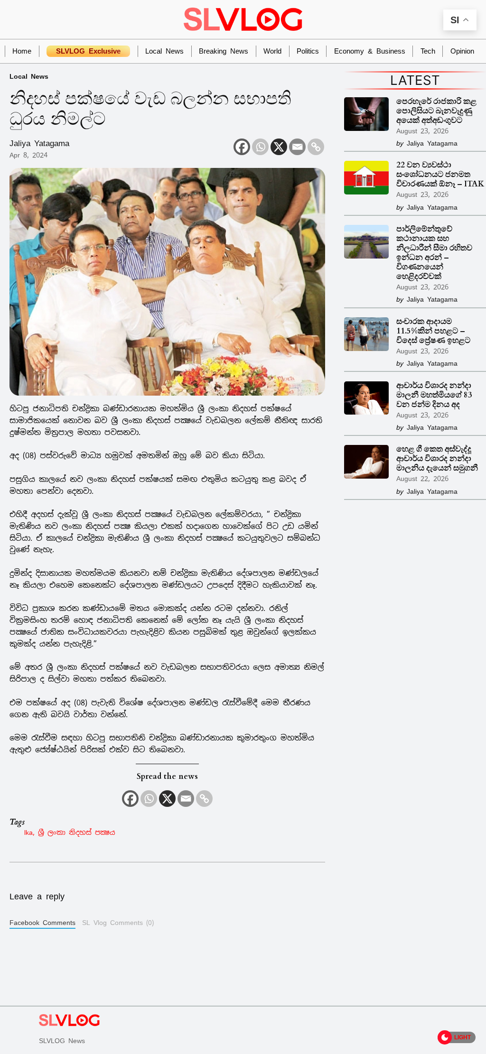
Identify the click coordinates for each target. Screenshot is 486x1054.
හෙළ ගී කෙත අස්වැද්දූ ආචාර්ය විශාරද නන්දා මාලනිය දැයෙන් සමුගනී (437, 459)
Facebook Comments (42, 922)
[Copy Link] (316, 147)
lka (28, 832)
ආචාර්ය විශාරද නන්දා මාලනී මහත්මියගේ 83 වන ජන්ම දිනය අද (434, 395)
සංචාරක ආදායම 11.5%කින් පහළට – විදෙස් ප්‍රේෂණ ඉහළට (433, 331)
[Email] (297, 147)
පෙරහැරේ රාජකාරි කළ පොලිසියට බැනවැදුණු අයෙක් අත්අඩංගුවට (436, 111)
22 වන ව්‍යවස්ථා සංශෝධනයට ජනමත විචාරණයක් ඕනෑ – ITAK (440, 175)
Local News (28, 76)
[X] (279, 147)
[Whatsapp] (260, 147)
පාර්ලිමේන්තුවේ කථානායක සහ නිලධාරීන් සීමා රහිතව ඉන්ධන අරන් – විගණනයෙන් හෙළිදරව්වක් (434, 253)
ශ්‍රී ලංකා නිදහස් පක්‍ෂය (76, 832)
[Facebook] (242, 147)
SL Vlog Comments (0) (118, 922)
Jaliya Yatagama (39, 143)
